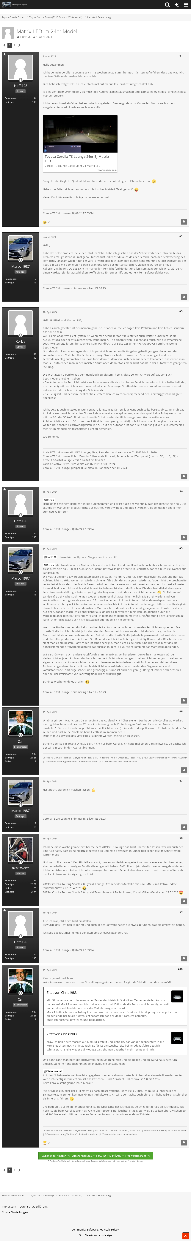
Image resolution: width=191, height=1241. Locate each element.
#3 (181, 311)
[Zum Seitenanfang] (185, 1235)
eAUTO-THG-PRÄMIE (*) (111, 1155)
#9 (181, 912)
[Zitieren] (184, 222)
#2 (181, 236)
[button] (167, 4)
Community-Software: (95, 1229)
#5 (181, 548)
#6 (181, 711)
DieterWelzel (54, 1071)
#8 (181, 838)
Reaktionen (10, 98)
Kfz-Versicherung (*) (138, 1155)
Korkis (50, 500)
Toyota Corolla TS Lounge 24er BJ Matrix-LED (77, 158)
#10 (180, 969)
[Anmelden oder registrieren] (177, 4)
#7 (181, 780)
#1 (181, 55)
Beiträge (9, 102)
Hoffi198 (25, 37)
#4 (181, 491)
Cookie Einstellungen (15, 1212)
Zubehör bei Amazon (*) (56, 1155)
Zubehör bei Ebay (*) (83, 1155)
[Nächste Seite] (19, 45)
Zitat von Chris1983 (62, 992)
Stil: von (95, 1235)
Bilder (8, 761)
